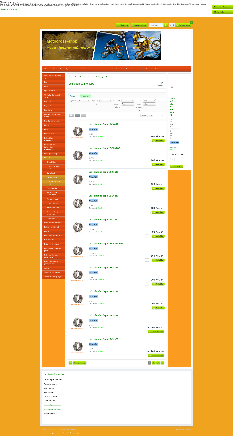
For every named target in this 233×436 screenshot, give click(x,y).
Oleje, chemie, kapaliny (52, 223)
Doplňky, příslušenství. (52, 121)
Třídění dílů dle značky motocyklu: (87, 69)
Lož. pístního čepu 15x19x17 (103, 315)
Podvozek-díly (49, 240)
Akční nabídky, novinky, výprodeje (52, 77)
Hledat (165, 25)
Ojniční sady (51, 173)
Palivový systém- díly (52, 227)
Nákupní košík (184, 25)
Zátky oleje (50, 218)
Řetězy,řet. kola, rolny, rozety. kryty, (52, 256)
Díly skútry (48, 110)
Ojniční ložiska (52, 177)
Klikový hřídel (51, 162)
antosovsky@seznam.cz (52, 405)
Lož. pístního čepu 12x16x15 (103, 172)
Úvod (46, 69)
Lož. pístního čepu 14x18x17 (103, 291)
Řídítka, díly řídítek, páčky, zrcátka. (51, 263)
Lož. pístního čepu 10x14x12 (103, 124)
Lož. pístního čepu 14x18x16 (103, 267)
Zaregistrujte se (140, 25)
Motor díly (47, 158)
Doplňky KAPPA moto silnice (52, 115)
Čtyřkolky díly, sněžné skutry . (52, 96)
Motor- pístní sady (50, 154)
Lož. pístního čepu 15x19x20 (103, 339)
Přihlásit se (124, 25)
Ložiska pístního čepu (54, 183)
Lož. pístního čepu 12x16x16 (103, 196)
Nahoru (70, 363)
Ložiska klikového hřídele (53, 168)
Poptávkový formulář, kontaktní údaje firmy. (123, 69)
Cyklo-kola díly (49, 91)
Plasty (46, 231)
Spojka (46, 268)
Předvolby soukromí (49, 429)
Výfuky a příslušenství (52, 272)
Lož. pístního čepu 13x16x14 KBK (106, 243)
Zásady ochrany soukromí (67, 429)
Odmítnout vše (219, 12)
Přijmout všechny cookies (223, 7)
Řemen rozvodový (53, 199)
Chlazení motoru (50, 134)
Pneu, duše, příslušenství (53, 235)
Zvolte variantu (157, 331)
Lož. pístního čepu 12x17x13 (103, 219)
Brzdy (46, 86)
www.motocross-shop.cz (52, 409)
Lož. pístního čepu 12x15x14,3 (104, 148)
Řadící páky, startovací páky (52, 249)
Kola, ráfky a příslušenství (48, 139)
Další (162, 363)
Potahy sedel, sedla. (51, 244)
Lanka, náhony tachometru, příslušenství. (49, 147)
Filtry (46, 129)
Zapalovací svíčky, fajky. (53, 277)
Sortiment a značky (60, 69)
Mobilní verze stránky (183, 429)
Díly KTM (47, 106)
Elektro (46, 125)
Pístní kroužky (52, 188)
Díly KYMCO (48, 101)
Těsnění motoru (52, 203)
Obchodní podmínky (152, 69)
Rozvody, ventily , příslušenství (53, 194)
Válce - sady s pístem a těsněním (54, 213)
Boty (46, 82)
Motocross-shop (62, 41)
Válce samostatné (53, 208)
